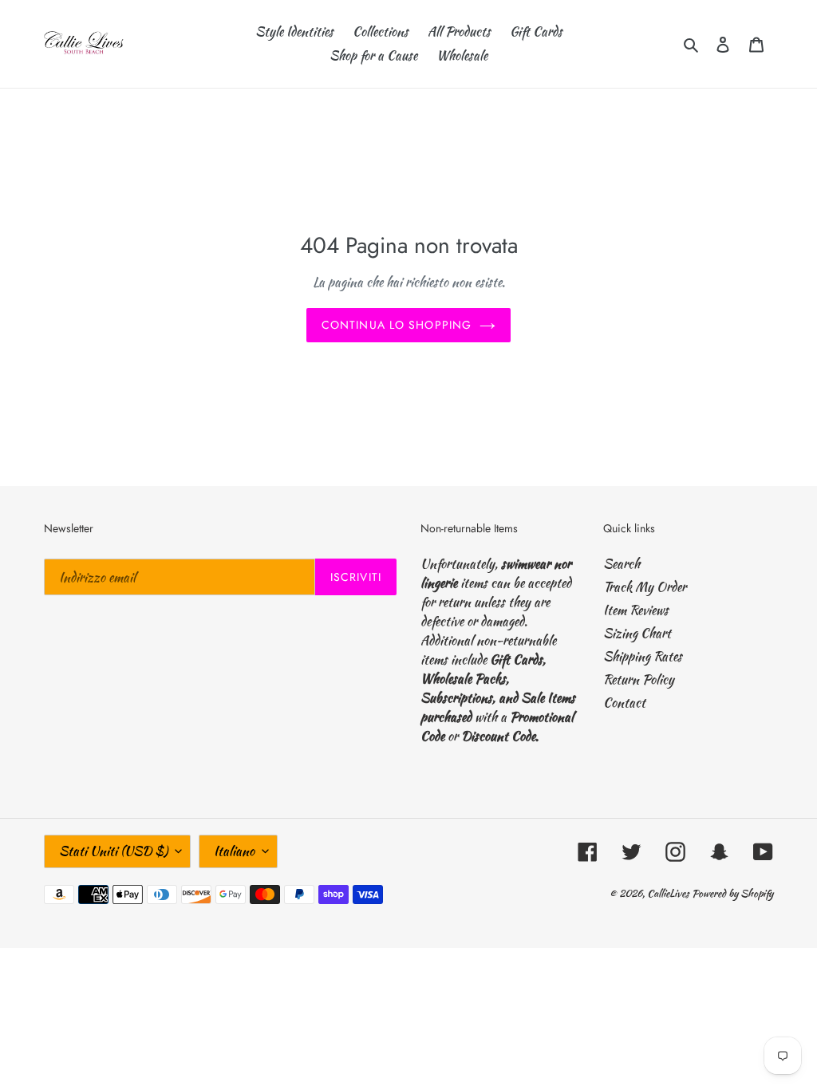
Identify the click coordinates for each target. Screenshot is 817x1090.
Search (621, 564)
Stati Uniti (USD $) (113, 851)
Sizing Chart (637, 633)
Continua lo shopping (397, 325)
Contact (624, 702)
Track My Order (644, 587)
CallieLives (669, 893)
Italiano (234, 851)
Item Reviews (636, 610)
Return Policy (638, 679)
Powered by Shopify (732, 893)
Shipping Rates (642, 656)
